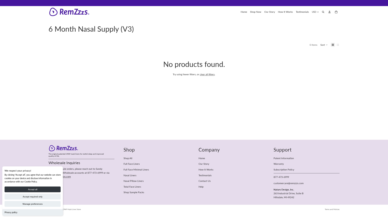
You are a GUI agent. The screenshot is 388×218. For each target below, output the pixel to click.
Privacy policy (11, 212)
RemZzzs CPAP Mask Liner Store (68, 209)
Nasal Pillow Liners (134, 180)
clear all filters (207, 74)
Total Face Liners (132, 186)
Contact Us (205, 180)
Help (201, 186)
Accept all (32, 189)
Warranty (279, 163)
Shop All (128, 158)
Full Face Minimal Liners (136, 169)
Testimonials (205, 175)
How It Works (206, 169)
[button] (324, 44)
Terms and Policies (332, 209)
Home (202, 158)
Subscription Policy (284, 169)
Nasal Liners (130, 175)
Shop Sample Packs (134, 192)
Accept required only (32, 196)
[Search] (323, 12)
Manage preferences (33, 204)
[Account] (329, 12)
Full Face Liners (132, 163)
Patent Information (284, 158)
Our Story (204, 163)
